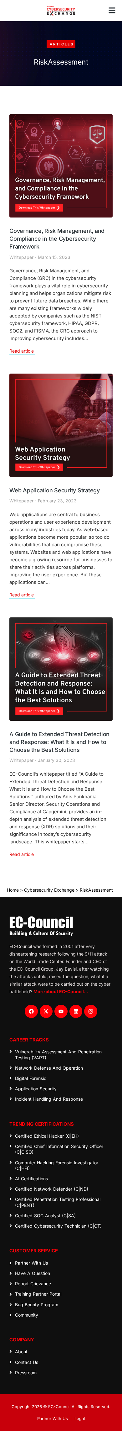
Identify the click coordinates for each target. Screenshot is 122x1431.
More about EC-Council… (60, 991)
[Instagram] (90, 1011)
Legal (79, 1418)
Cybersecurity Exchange (49, 890)
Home (13, 890)
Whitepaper (21, 257)
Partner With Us (52, 1418)
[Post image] (61, 166)
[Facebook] (31, 1011)
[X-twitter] (46, 1011)
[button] (112, 10)
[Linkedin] (76, 1011)
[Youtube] (61, 1011)
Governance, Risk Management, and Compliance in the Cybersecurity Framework (56, 239)
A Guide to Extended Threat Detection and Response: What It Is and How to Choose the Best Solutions (59, 742)
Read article (21, 351)
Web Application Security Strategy (54, 490)
